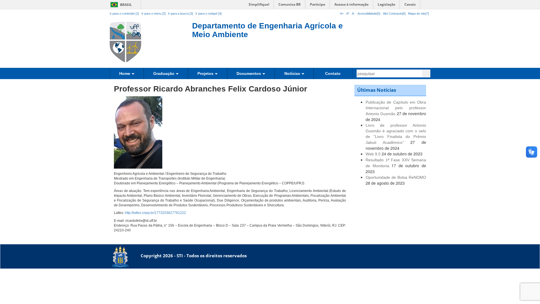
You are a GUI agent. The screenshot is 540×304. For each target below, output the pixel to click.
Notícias (292, 73)
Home (124, 73)
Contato (333, 73)
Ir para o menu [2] (153, 13)
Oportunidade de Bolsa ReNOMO (396, 177)
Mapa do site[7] (418, 13)
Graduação (163, 73)
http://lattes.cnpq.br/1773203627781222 (155, 213)
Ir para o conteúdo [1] (124, 13)
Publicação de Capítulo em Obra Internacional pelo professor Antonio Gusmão (396, 108)
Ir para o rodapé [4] (208, 13)
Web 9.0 (373, 154)
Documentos (249, 73)
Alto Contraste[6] (394, 13)
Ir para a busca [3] (180, 13)
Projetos (205, 73)
